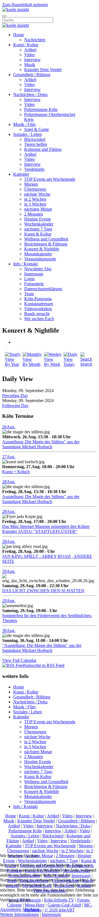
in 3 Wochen (35, 204)
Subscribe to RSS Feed (44, 665)
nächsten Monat (38, 209)
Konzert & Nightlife (41, 249)
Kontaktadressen (38, 303)
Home (18, 34)
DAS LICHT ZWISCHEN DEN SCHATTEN (43, 590)
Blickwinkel (34, 139)
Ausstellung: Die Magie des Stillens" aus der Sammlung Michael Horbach (40, 444)
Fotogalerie (34, 283)
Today (69, 364)
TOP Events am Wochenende (49, 179)
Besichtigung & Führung (45, 244)
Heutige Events (37, 219)
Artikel (30, 49)
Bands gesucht (37, 313)
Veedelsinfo (34, 169)
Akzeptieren (10, 909)
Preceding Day (15, 395)
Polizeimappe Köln (40, 109)
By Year (12, 364)
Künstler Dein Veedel (43, 69)
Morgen (31, 184)
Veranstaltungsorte (40, 259)
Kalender (21, 174)
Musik (29, 64)
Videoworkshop (38, 308)
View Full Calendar (19, 660)
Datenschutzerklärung (43, 288)
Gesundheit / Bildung (31, 74)
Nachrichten (34, 39)
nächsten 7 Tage (38, 229)
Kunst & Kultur (37, 234)
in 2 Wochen (35, 199)
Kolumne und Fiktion (43, 149)
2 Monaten (33, 214)
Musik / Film (24, 124)
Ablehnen (30, 909)
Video (29, 54)
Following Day (15, 405)
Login (29, 278)
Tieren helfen (35, 144)
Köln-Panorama (38, 298)
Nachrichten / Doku (30, 94)
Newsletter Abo (37, 268)
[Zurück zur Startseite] (15, 9)
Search (86, 364)
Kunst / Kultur (25, 44)
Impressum (33, 273)
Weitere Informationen (19, 914)
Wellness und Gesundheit (46, 239)
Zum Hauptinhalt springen (25, 4)
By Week (52, 364)
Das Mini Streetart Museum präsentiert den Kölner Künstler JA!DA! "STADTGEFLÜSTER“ (46, 529)
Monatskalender (38, 254)
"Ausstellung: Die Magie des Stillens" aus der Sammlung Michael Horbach (41, 648)
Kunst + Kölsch (16, 471)
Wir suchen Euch (39, 318)
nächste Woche (37, 194)
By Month (31, 364)
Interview (32, 59)
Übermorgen (35, 189)
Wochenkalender (38, 224)
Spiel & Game (36, 129)
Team (29, 293)
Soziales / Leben (27, 134)
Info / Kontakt (25, 263)
